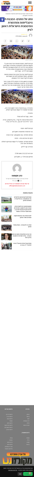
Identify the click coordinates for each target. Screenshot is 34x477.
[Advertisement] (17, 326)
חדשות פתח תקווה (8, 425)
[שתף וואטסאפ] (17, 41)
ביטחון (28, 414)
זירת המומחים (26, 421)
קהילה (11, 438)
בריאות (28, 416)
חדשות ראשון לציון (8, 427)
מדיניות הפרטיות (12, 470)
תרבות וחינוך (9, 444)
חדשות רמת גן (9, 429)
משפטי (27, 438)
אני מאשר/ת (27, 474)
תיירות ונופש (9, 442)
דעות (28, 418)
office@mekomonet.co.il (17, 186)
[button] (2, 19)
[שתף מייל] (11, 41)
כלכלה (28, 423)
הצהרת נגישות (26, 425)
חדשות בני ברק (9, 414)
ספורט (28, 442)
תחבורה (10, 440)
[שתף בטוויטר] (22, 41)
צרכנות (27, 444)
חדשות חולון (9, 423)
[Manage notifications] (30, 473)
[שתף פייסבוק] (5, 41)
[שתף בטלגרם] (28, 41)
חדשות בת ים (9, 416)
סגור (20, 474)
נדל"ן (28, 440)
